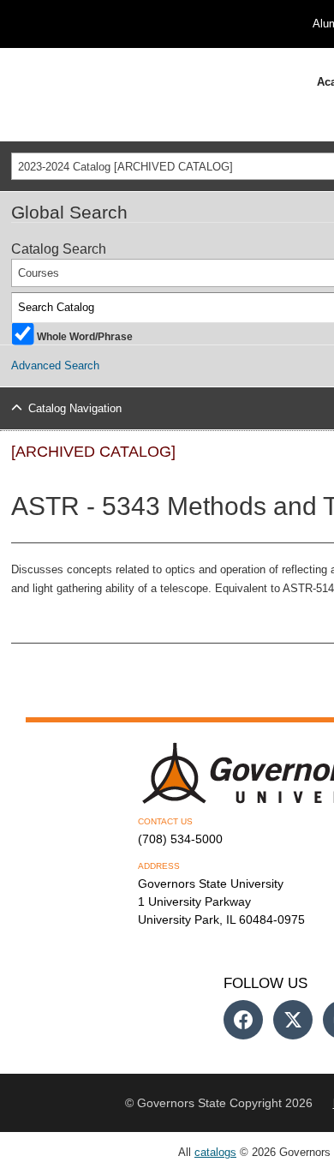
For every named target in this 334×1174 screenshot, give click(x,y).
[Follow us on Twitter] (293, 1019)
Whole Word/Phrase (85, 335)
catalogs (215, 1152)
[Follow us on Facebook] (243, 1019)
